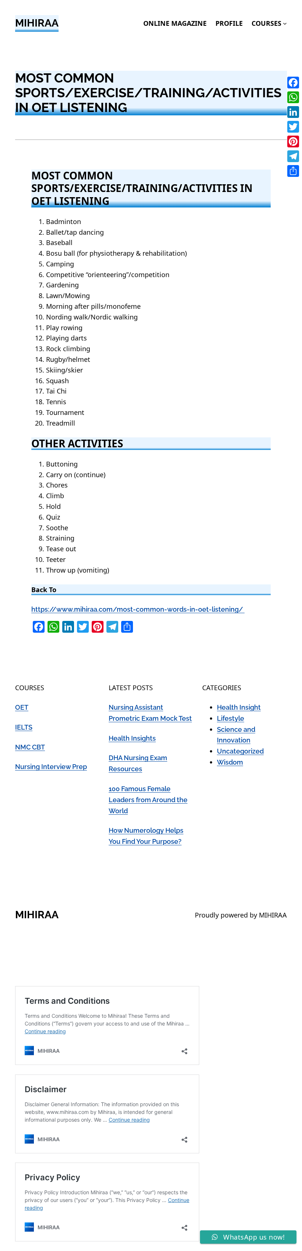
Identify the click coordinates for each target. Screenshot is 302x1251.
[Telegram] (293, 156)
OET (21, 707)
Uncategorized (240, 751)
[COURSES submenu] (285, 23)
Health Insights (132, 738)
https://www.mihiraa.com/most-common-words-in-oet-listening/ (138, 609)
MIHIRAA (37, 23)
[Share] (293, 171)
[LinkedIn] (293, 112)
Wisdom (230, 762)
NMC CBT (30, 747)
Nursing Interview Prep (51, 766)
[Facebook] (293, 82)
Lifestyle (230, 718)
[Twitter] (293, 126)
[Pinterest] (293, 141)
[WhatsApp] (293, 97)
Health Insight (239, 707)
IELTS (23, 727)
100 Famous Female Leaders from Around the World (148, 800)
